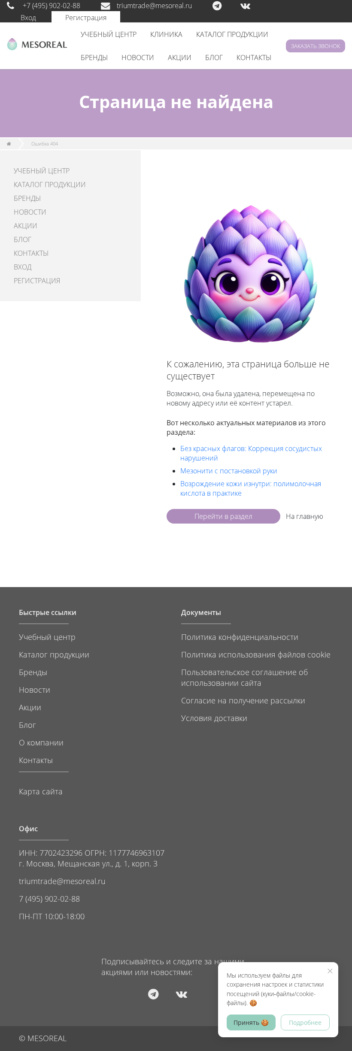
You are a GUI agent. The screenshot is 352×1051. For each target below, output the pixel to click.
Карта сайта (41, 791)
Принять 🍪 (251, 1022)
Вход (28, 17)
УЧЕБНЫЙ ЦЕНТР (109, 34)
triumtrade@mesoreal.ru (154, 5)
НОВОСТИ (137, 57)
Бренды (33, 671)
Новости (34, 689)
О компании (41, 742)
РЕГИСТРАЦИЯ (37, 280)
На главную (304, 516)
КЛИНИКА (166, 34)
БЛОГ (214, 57)
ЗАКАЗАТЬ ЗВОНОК (315, 46)
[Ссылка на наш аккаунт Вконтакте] (253, 5)
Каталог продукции (54, 654)
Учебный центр (47, 636)
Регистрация (85, 17)
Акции (30, 707)
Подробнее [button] (305, 1022)
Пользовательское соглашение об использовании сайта (244, 677)
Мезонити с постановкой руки (228, 471)
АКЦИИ (179, 57)
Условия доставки (214, 717)
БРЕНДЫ (94, 57)
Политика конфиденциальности (239, 636)
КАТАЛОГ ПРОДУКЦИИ (232, 34)
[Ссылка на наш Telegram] (225, 5)
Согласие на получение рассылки (243, 700)
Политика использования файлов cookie (256, 654)
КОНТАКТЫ (254, 57)
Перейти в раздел (223, 516)
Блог (27, 724)
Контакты (36, 759)
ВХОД (22, 267)
